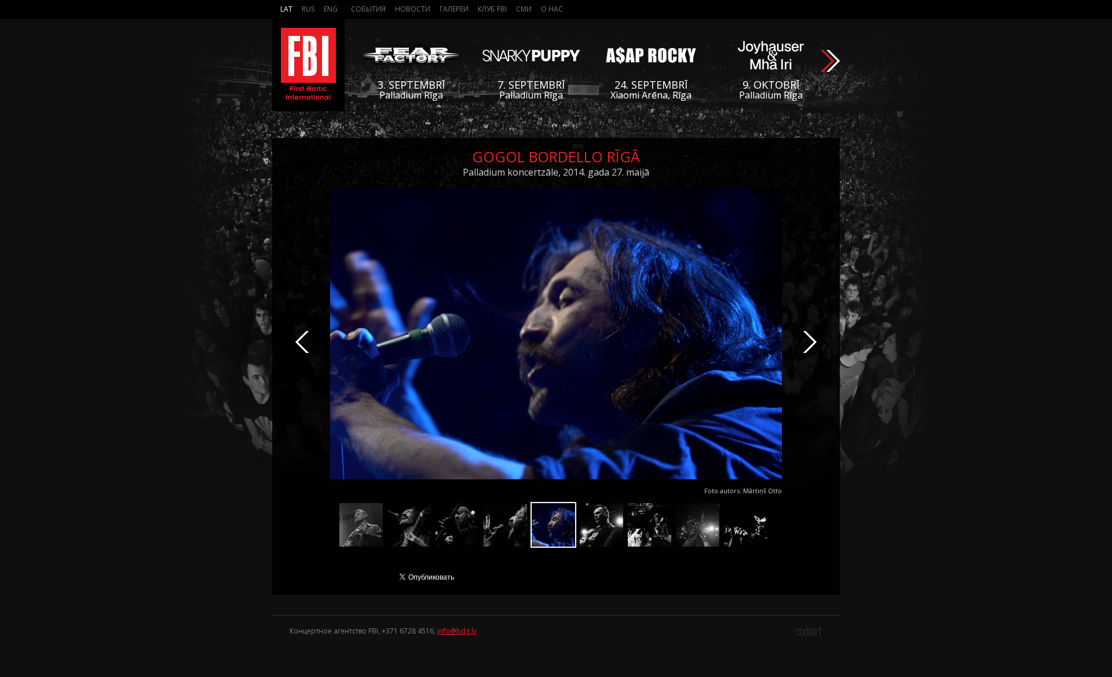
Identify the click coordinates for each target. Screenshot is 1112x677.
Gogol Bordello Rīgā (556, 156)
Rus (308, 9)
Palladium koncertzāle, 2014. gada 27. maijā (556, 172)
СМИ (524, 9)
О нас (552, 9)
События (368, 9)
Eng (331, 9)
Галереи (454, 9)
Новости (412, 9)
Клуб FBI (492, 9)
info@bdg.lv (457, 631)
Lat (286, 9)
